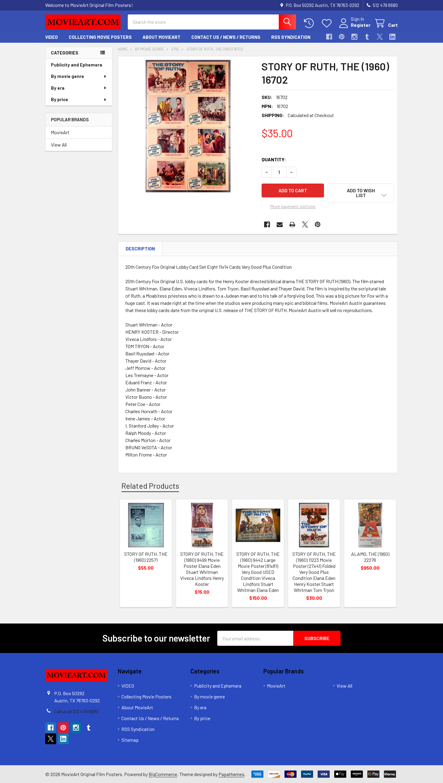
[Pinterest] (341, 36)
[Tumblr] (367, 36)
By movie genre (67, 76)
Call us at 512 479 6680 (76, 711)
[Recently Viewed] (310, 23)
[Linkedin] (392, 36)
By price (59, 99)
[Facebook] (329, 36)
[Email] (279, 224)
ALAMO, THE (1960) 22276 (370, 557)
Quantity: (274, 159)
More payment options (293, 206)
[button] (361, 193)
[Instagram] (354, 36)
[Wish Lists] (328, 23)
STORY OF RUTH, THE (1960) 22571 (146, 557)
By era (57, 88)
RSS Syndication (290, 37)
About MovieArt (162, 37)
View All (59, 144)
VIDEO (51, 37)
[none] (188, 126)
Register (360, 25)
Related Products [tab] (150, 485)
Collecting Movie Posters (100, 37)
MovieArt (60, 132)
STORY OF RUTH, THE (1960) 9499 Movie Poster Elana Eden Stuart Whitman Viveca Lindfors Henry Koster (202, 569)
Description (140, 248)
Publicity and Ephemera (76, 64)
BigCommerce (163, 774)
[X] (379, 36)
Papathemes (231, 774)
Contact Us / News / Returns (225, 37)
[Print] (292, 224)
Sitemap (130, 740)
